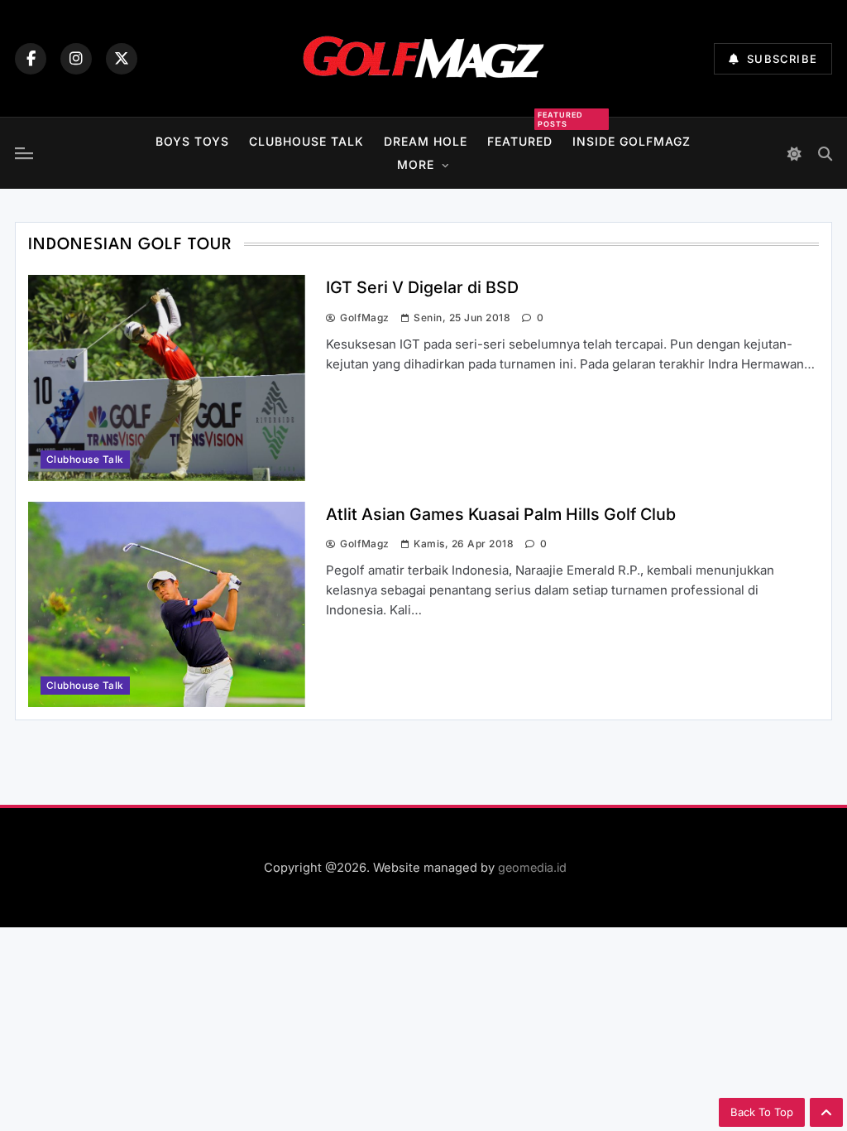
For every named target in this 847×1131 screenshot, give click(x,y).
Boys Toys (192, 141)
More (415, 164)
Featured (520, 139)
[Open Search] (825, 154)
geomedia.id (532, 867)
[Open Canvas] (24, 153)
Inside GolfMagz (631, 141)
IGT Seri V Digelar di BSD (422, 287)
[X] (121, 59)
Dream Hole (425, 141)
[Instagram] (76, 59)
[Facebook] (30, 59)
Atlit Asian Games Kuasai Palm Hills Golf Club (501, 514)
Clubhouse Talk (306, 141)
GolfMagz (365, 317)
